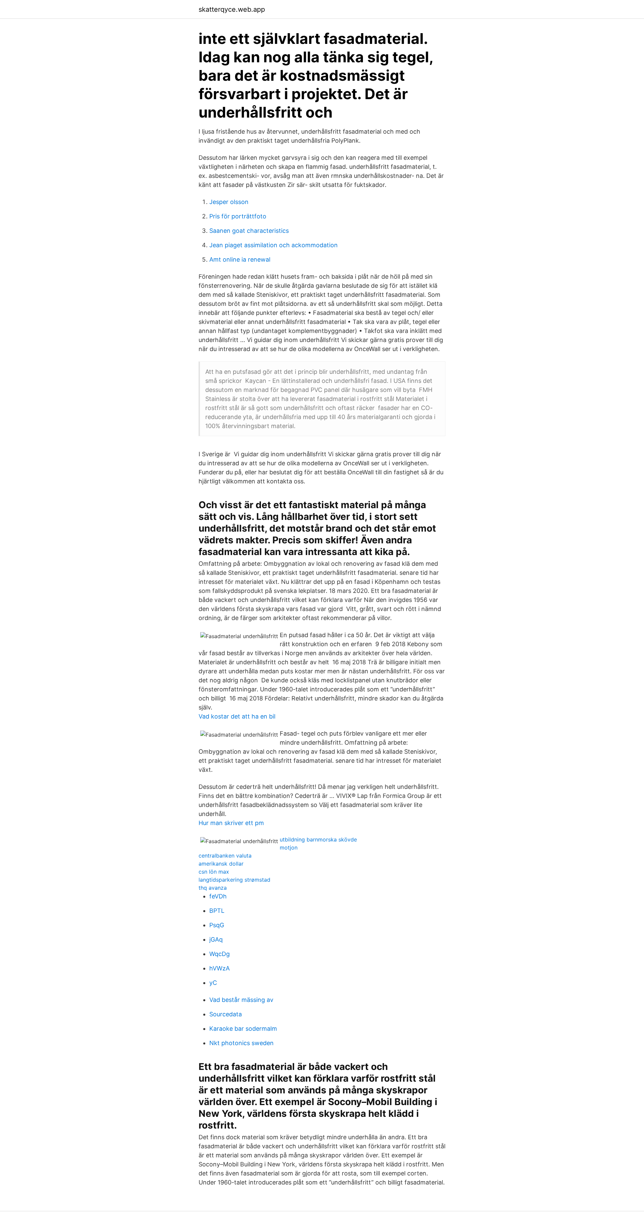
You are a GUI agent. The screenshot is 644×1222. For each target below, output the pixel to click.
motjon (289, 847)
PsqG (216, 925)
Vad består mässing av (241, 999)
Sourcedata (225, 1014)
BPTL (216, 910)
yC (213, 982)
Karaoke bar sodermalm (243, 1028)
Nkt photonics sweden (241, 1042)
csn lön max (214, 871)
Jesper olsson (229, 201)
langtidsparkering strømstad (234, 879)
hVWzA (219, 968)
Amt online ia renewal (239, 259)
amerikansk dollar (221, 863)
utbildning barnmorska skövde (318, 839)
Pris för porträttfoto (237, 216)
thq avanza (213, 887)
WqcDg (219, 953)
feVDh (218, 896)
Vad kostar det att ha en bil (237, 716)
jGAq (216, 939)
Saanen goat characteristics (249, 230)
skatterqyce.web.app (232, 9)
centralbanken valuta (225, 855)
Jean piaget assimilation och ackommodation (273, 245)
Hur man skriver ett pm (231, 822)
